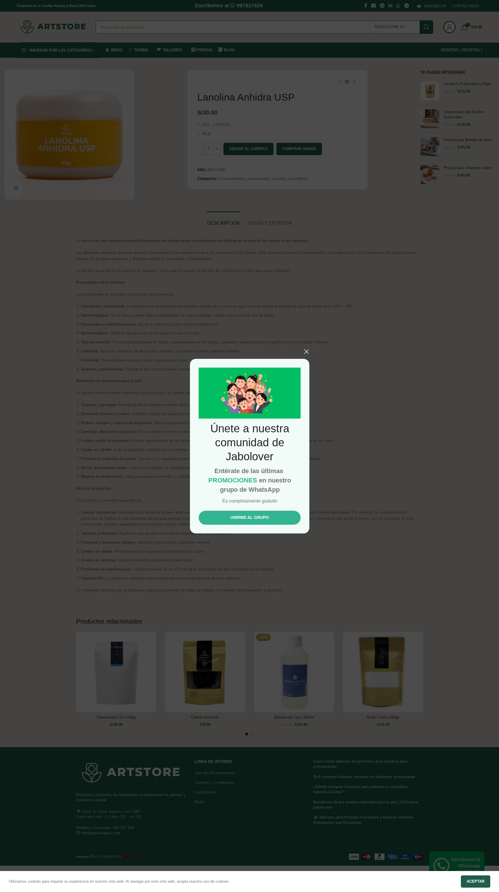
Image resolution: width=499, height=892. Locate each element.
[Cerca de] (306, 351)
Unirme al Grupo (249, 517)
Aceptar (475, 881)
